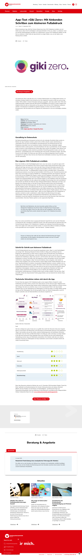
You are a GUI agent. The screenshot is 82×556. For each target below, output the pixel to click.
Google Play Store (38, 129)
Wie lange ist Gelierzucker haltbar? (39, 501)
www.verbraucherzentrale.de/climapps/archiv (45, 392)
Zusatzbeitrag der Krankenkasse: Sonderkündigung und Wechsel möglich (61, 503)
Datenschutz (41, 554)
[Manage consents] (79, 553)
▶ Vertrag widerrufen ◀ (70, 554)
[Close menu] (18, 539)
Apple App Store (28, 129)
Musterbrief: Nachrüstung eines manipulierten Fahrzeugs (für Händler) (36, 461)
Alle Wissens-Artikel (40, 399)
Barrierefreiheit (58, 554)
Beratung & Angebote (23, 91)
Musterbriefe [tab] (11, 450)
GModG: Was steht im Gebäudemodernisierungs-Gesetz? (18, 502)
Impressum (49, 554)
